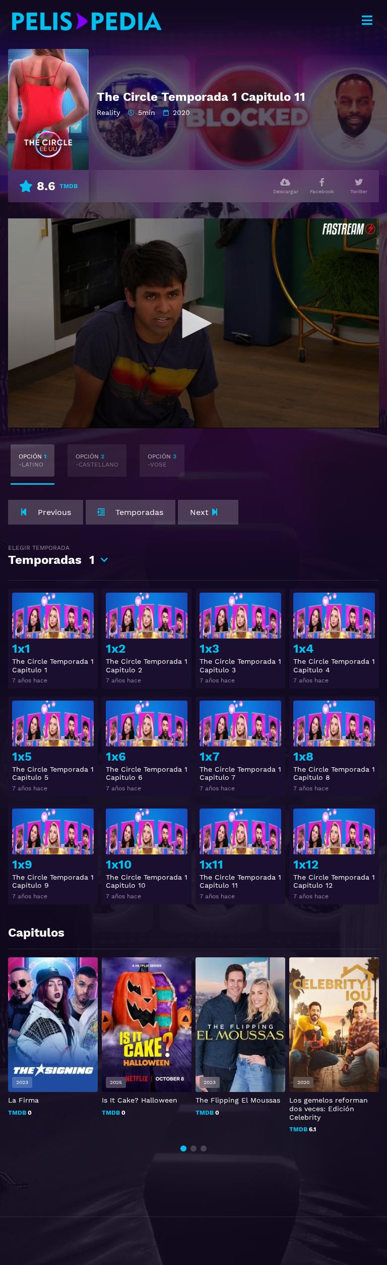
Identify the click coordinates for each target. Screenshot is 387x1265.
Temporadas (51, 555)
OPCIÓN (32, 460)
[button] (183, 1148)
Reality (108, 112)
